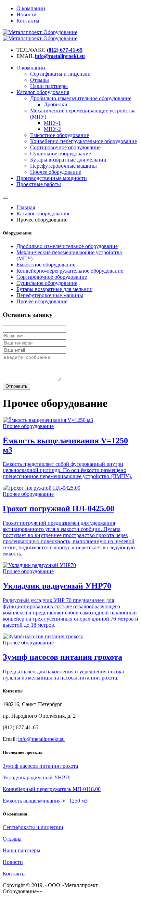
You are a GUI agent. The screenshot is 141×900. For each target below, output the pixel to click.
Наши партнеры (49, 86)
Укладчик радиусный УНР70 (36, 777)
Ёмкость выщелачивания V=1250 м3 (45, 801)
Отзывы (39, 80)
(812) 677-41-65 (64, 50)
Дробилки (55, 104)
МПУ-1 (52, 123)
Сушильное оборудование (60, 153)
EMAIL (25, 56)
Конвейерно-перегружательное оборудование (83, 141)
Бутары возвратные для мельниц (68, 160)
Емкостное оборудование (59, 135)
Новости (26, 14)
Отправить (16, 386)
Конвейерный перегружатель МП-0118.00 (52, 789)
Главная (25, 207)
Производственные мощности (51, 178)
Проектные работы (38, 184)
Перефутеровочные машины (63, 166)
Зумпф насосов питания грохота (40, 766)
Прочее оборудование (55, 172)
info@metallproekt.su (60, 56)
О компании (30, 8)
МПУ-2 (52, 129)
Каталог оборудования (42, 92)
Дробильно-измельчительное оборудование (80, 98)
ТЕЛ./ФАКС (31, 50)
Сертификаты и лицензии (60, 74)
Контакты (27, 21)
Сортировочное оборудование (65, 147)
